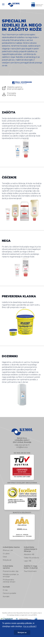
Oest (5, 557)
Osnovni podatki (9, 593)
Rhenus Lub (8, 550)
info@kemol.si (22, 447)
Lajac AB (27, 561)
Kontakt (6, 596)
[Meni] (4, 4)
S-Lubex (6, 554)
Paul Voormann (30, 571)
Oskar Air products (31, 558)
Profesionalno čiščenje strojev (9, 581)
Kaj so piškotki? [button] (29, 626)
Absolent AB (29, 554)
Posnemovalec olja (10, 571)
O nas (5, 590)
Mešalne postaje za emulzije (11, 575)
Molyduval (7, 560)
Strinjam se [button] (22, 632)
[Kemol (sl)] (14, 5)
